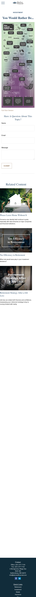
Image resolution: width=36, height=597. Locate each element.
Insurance (18, 594)
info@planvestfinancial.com (18, 575)
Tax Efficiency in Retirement (12, 254)
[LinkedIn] (19, 578)
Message (5, 147)
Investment (18, 589)
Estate (18, 592)
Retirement (18, 587)
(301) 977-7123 (20, 565)
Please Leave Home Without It (13, 215)
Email (4, 135)
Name (4, 123)
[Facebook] (16, 578)
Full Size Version (8, 110)
